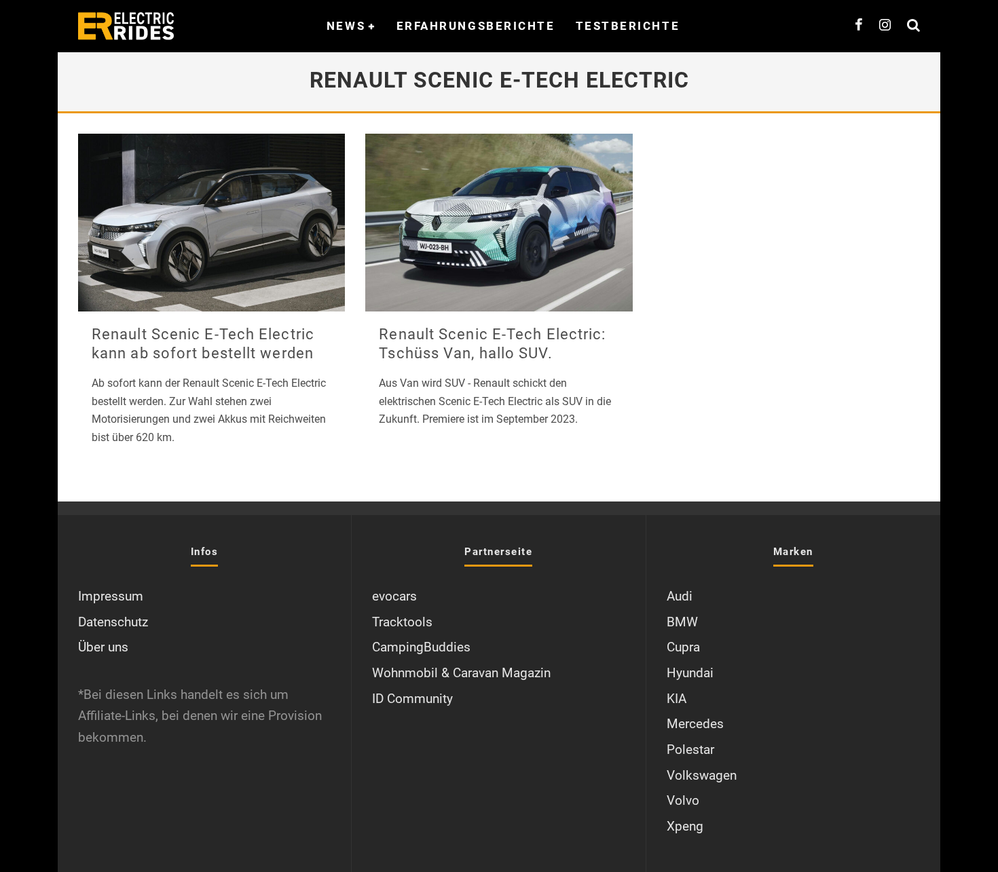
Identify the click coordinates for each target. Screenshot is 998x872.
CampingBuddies (421, 647)
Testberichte (628, 26)
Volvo (683, 800)
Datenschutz (113, 622)
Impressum (110, 596)
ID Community (412, 698)
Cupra (683, 647)
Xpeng (685, 826)
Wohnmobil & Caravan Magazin (461, 673)
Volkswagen (702, 775)
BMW (682, 622)
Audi (679, 596)
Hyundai (690, 673)
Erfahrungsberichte (475, 26)
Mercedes (695, 724)
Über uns (103, 647)
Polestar (690, 749)
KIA (676, 698)
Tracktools (402, 622)
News (346, 26)
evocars (394, 596)
